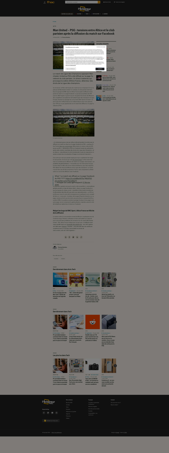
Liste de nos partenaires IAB (70, 65)
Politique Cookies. (99, 59)
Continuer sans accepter (101, 46)
